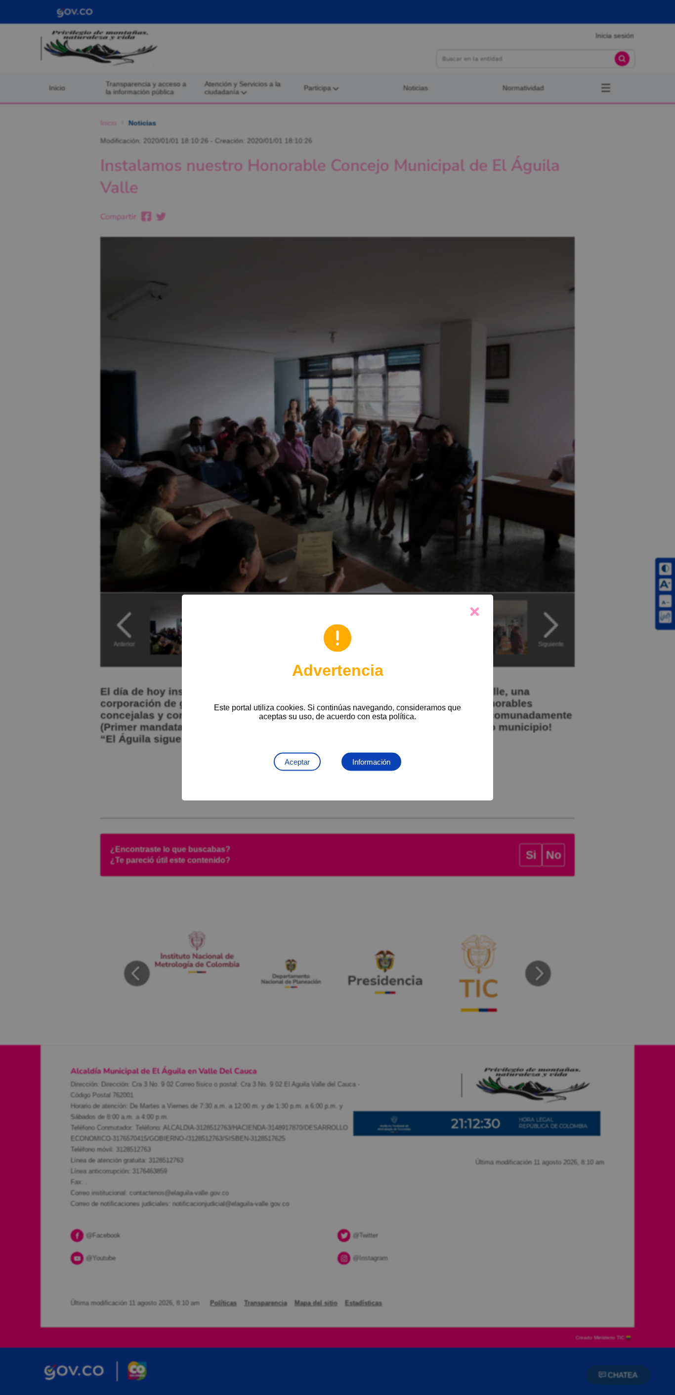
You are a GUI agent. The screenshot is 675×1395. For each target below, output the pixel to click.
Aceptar (297, 762)
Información (371, 762)
